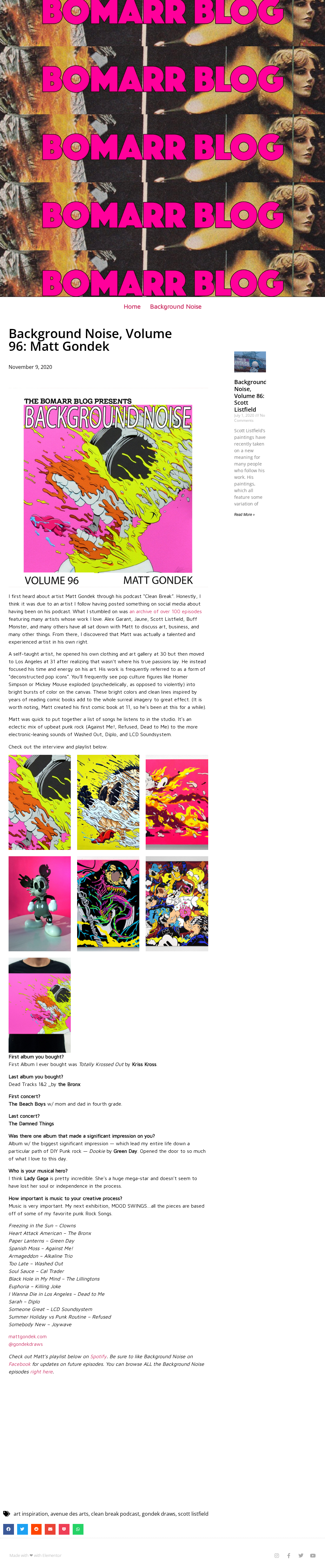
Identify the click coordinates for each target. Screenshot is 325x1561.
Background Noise (176, 306)
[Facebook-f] (288, 1555)
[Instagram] (276, 1555)
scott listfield (193, 1513)
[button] (8, 1529)
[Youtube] (312, 1555)
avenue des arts (69, 1513)
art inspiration (31, 1513)
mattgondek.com (28, 1336)
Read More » (244, 514)
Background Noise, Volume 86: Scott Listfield (250, 395)
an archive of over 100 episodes (165, 611)
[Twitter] (300, 1555)
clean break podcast (115, 1513)
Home (132, 306)
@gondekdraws (26, 1344)
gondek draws (159, 1513)
